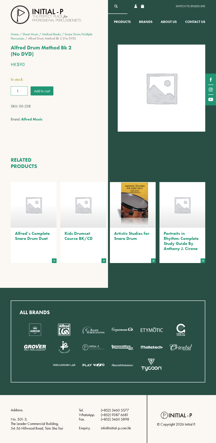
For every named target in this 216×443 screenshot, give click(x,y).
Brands (146, 22)
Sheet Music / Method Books (41, 34)
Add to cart (42, 91)
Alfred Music (32, 119)
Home (15, 34)
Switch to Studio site (190, 6)
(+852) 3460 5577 (115, 410)
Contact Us (195, 22)
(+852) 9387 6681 (114, 414)
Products (122, 22)
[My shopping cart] (142, 6)
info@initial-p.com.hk (116, 428)
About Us (169, 22)
